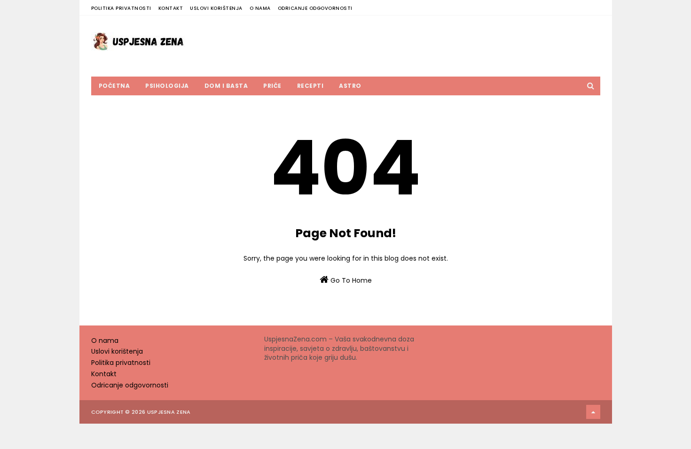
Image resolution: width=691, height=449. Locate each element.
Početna (114, 86)
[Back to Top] (593, 412)
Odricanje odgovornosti (315, 8)
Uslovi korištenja (216, 8)
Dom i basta (226, 86)
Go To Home (350, 280)
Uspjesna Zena (169, 412)
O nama (260, 8)
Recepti (310, 86)
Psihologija (167, 86)
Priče (272, 86)
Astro (350, 86)
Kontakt (170, 8)
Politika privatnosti (121, 8)
